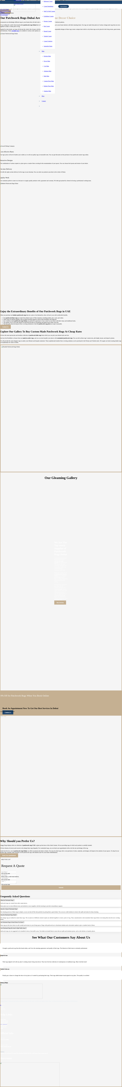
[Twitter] (23, 2)
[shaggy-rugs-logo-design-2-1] (24, 11)
